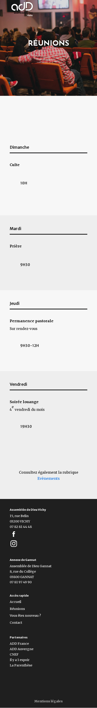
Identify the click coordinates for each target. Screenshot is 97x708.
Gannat (45, 566)
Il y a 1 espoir (20, 660)
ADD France (19, 644)
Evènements (48, 478)
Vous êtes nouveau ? (25, 616)
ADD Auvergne (21, 649)
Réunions (17, 609)
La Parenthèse (21, 665)
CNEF (14, 654)
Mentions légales (48, 701)
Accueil (15, 602)
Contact (16, 623)
